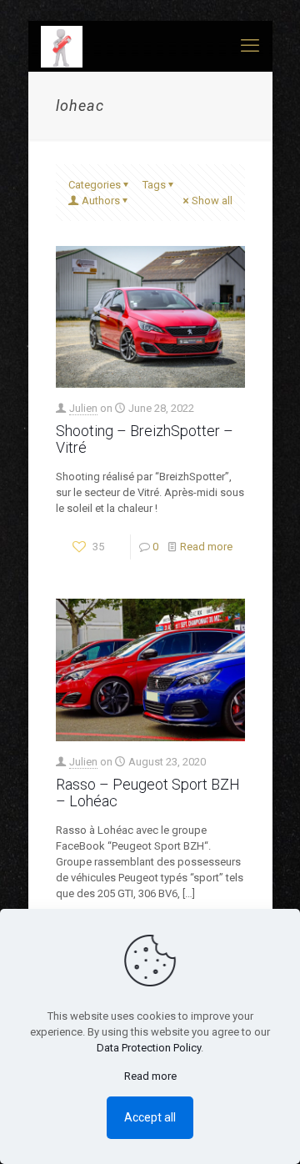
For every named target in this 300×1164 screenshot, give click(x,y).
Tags (154, 184)
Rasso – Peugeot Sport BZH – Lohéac (148, 792)
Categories (94, 184)
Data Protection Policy (149, 1047)
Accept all (150, 1117)
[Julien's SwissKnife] (61, 46)
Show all (212, 200)
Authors (101, 200)
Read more (206, 546)
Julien (83, 408)
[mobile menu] (250, 46)
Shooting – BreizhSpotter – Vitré (144, 439)
